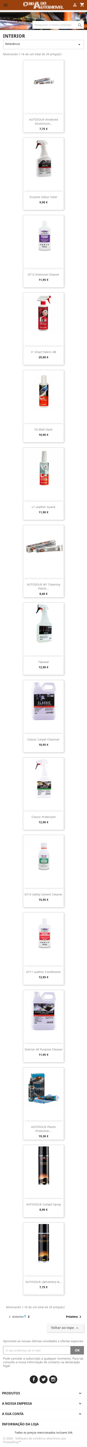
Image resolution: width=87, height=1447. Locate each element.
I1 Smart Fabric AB (43, 352)
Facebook (34, 1379)
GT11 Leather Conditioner (43, 972)
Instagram (53, 1379)
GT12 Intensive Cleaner (43, 274)
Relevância (43, 44)
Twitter (43, 1379)
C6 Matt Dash (43, 429)
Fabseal (43, 662)
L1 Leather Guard (43, 507)
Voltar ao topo (65, 1327)
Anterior (15, 1316)
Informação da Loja (20, 1424)
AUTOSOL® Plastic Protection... (43, 1129)
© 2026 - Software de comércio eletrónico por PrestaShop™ (34, 1440)
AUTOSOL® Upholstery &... (43, 1282)
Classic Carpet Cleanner (43, 739)
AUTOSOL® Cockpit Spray (43, 1204)
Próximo (74, 1316)
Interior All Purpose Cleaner (44, 1049)
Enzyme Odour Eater (43, 197)
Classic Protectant (44, 817)
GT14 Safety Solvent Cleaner (43, 894)
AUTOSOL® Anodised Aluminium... (43, 121)
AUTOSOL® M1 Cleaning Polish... (43, 586)
